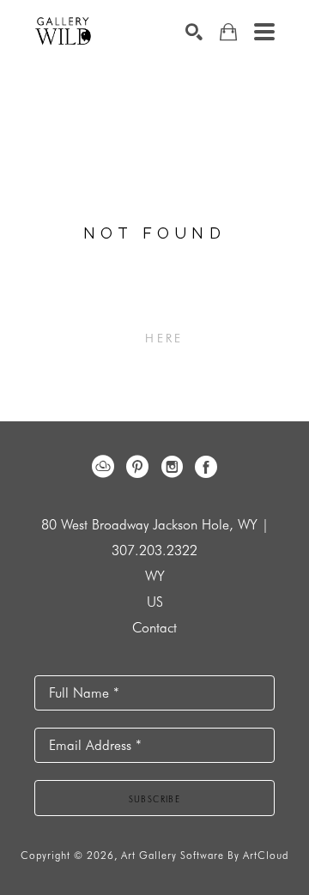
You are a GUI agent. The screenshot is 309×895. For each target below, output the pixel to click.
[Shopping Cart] (228, 32)
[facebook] (206, 467)
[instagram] (172, 467)
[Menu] (264, 31)
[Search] (194, 31)
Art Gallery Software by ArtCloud (204, 855)
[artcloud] (103, 467)
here (164, 338)
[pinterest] (137, 467)
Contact (154, 628)
